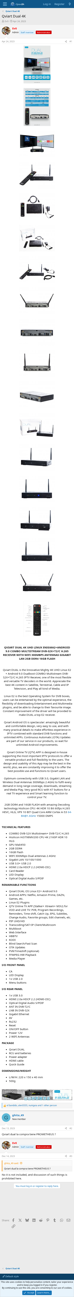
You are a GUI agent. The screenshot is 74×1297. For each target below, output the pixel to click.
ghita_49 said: (11, 1163)
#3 (71, 1156)
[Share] (66, 42)
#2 (71, 1128)
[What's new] (69, 4)
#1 (71, 41)
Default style (12, 1276)
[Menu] (5, 4)
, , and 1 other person (32, 1105)
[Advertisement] (37, 1204)
